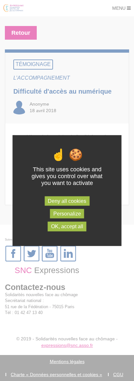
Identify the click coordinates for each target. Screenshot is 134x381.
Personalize (67, 214)
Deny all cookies (67, 201)
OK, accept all (67, 226)
